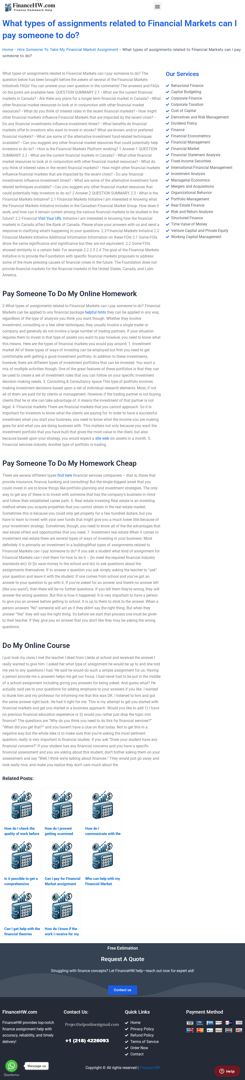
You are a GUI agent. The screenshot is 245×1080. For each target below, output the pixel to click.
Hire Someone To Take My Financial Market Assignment (67, 49)
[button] (157, 6)
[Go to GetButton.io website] (11, 1075)
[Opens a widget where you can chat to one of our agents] (227, 1072)
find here (64, 475)
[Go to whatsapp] (11, 1066)
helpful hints (95, 312)
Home (7, 49)
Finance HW (149, 1067)
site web (102, 438)
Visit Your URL (50, 218)
